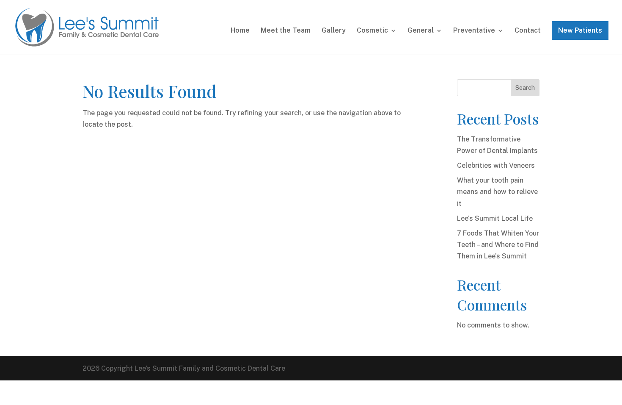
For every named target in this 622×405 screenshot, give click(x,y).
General (420, 31)
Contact (528, 31)
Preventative (474, 31)
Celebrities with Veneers (496, 165)
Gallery (334, 31)
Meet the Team (286, 31)
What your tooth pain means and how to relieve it (497, 191)
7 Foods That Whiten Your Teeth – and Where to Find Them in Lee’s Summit (498, 244)
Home (240, 31)
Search (525, 87)
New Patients (580, 30)
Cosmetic (372, 31)
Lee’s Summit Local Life (495, 218)
